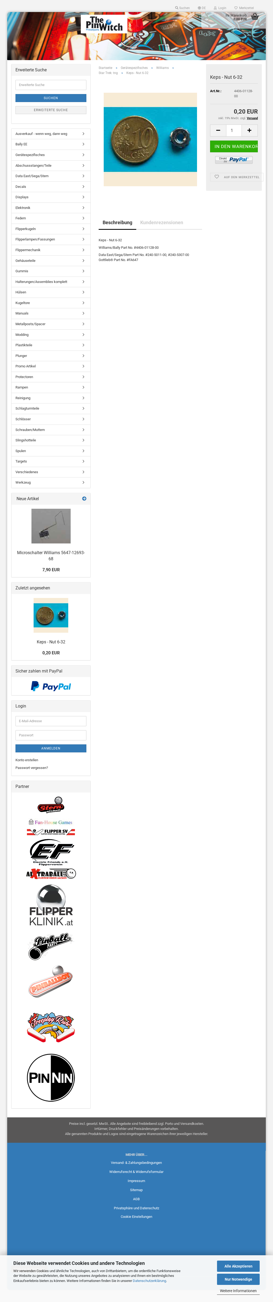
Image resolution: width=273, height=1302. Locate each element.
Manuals (22, 313)
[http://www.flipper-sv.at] (51, 832)
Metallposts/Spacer (30, 324)
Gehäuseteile (25, 261)
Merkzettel (246, 8)
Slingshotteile (25, 440)
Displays (22, 197)
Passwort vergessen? (31, 768)
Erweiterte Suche (51, 110)
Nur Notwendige (238, 1279)
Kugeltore (22, 303)
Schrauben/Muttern (30, 430)
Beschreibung (117, 222)
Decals (20, 187)
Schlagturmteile (27, 408)
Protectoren (24, 377)
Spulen (20, 451)
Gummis (21, 271)
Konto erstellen (26, 760)
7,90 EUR (51, 569)
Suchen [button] (184, 8)
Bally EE (21, 144)
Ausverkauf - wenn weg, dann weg (41, 134)
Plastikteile (23, 345)
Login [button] (221, 8)
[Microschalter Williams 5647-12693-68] (51, 526)
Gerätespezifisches (30, 155)
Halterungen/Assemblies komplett (41, 282)
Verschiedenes (26, 472)
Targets (21, 461)
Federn (20, 218)
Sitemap (136, 1190)
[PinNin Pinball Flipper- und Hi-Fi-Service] (51, 1078)
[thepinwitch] (104, 24)
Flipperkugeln (25, 229)
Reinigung (22, 398)
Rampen (21, 387)
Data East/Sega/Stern (32, 176)
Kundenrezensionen (161, 222)
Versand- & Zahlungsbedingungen (136, 1163)
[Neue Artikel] (84, 499)
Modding (22, 335)
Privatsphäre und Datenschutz (136, 1208)
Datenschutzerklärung (149, 1281)
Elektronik (22, 208)
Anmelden (51, 748)
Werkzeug (23, 482)
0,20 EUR (51, 652)
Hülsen (20, 292)
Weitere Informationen (238, 1291)
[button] (202, 8)
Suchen (51, 98)
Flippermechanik (28, 250)
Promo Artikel (25, 366)
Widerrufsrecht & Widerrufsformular (136, 1172)
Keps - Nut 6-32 (51, 641)
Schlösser (23, 419)
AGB (136, 1199)
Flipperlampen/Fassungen (35, 239)
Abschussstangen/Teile (33, 166)
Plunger (21, 356)
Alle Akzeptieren (238, 1266)
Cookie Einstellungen (136, 1217)
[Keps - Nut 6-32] (150, 139)
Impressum (136, 1181)
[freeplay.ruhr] (51, 1027)
